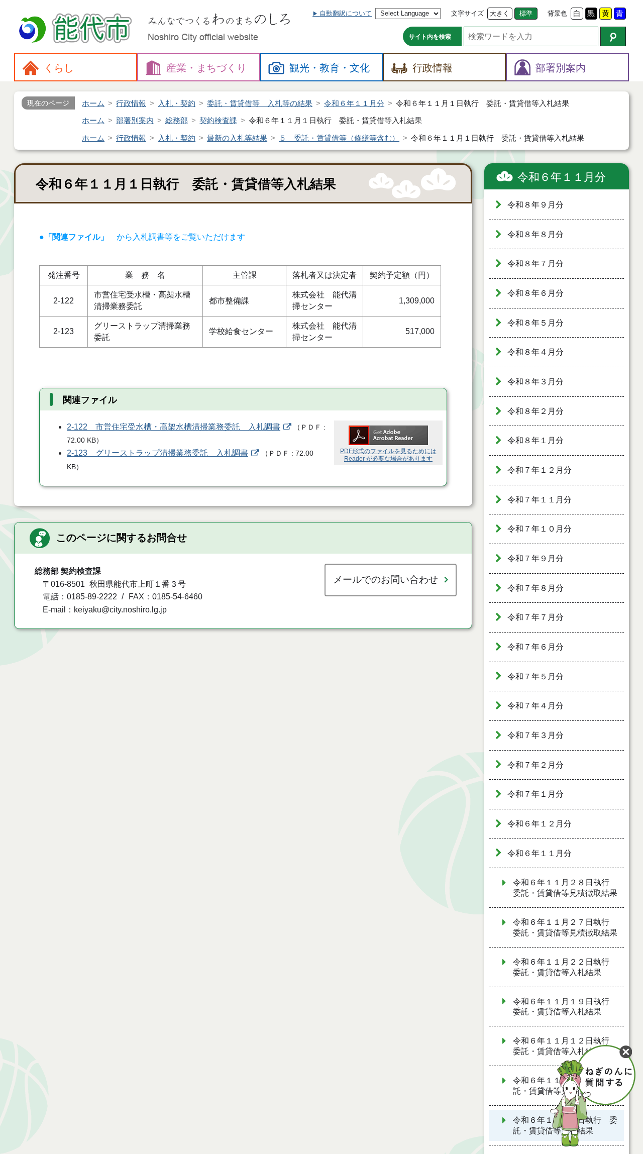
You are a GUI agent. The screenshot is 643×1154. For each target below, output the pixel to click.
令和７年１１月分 (539, 499)
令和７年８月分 (535, 588)
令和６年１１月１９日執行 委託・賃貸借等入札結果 (565, 1006)
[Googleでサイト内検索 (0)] (613, 36)
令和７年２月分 (535, 765)
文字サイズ (467, 13)
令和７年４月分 (535, 705)
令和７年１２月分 (539, 470)
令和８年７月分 (535, 263)
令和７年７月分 (535, 617)
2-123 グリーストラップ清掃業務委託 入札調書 (157, 453)
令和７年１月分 (535, 794)
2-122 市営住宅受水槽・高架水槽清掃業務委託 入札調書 (173, 427)
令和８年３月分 (535, 381)
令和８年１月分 (535, 440)
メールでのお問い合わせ (385, 579)
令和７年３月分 (535, 735)
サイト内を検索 (430, 36)
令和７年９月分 (535, 558)
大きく (499, 13)
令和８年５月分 (535, 323)
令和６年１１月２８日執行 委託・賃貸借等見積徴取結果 (565, 887)
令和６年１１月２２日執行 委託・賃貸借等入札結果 (565, 967)
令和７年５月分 (535, 676)
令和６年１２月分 (539, 823)
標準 (525, 13)
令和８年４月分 (535, 352)
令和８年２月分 (535, 411)
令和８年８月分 (535, 234)
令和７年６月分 (535, 647)
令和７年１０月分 (539, 528)
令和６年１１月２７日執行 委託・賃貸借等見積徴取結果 (565, 927)
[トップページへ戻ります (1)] (77, 29)
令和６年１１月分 (561, 177)
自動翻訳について (345, 13)
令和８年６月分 (535, 293)
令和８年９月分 (535, 204)
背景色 (557, 13)
